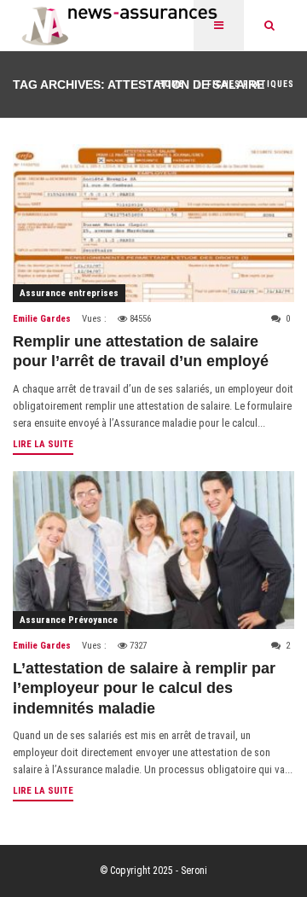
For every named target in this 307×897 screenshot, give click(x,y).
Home (171, 84)
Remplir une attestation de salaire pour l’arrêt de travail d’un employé (141, 351)
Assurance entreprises (69, 293)
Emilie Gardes (42, 318)
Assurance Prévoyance (69, 620)
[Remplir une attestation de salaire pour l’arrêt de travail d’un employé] (153, 223)
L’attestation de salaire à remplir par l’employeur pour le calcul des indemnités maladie (144, 688)
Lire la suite (43, 444)
